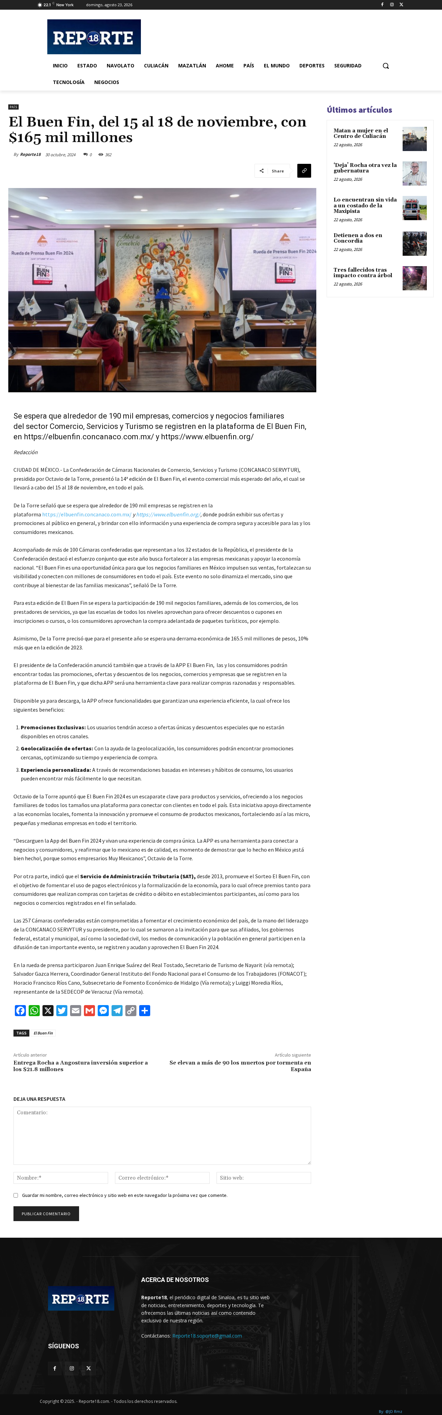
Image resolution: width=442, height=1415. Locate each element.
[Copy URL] (304, 171)
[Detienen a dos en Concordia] (415, 244)
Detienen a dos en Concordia (358, 238)
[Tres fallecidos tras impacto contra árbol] (415, 278)
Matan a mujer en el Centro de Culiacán (361, 134)
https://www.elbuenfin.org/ (207, 436)
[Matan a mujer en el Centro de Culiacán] (415, 139)
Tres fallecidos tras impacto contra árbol (363, 273)
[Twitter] (401, 5)
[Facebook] (382, 5)
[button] (385, 65)
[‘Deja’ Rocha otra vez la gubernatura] (415, 173)
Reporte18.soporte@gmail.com (207, 1335)
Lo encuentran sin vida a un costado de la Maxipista (365, 206)
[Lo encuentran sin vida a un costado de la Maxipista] (415, 208)
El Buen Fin (43, 1033)
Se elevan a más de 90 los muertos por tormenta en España (240, 1066)
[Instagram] (392, 5)
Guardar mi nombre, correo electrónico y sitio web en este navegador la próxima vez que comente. (125, 1195)
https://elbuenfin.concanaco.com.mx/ (89, 436)
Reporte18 (30, 154)
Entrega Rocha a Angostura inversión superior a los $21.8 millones (80, 1066)
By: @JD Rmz (390, 1411)
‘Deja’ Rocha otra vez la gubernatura (365, 168)
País (13, 107)
